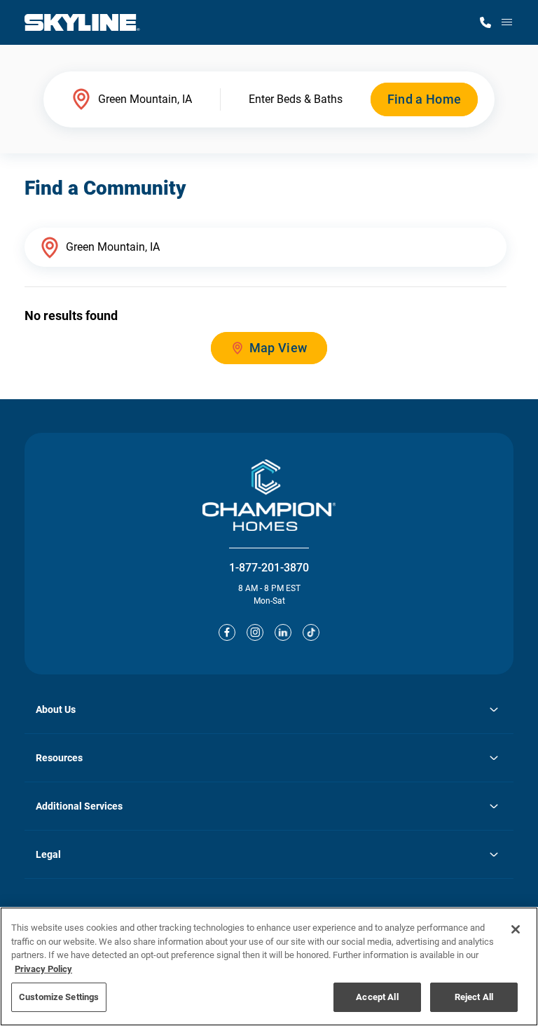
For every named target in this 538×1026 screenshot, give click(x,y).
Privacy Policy (43, 969)
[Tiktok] (311, 632)
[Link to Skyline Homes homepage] (82, 22)
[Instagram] (255, 632)
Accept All (377, 997)
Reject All (474, 997)
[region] (269, 966)
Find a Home (424, 99)
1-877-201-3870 (269, 567)
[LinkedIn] (283, 632)
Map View (278, 347)
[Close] (515, 929)
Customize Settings (59, 997)
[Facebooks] (227, 632)
